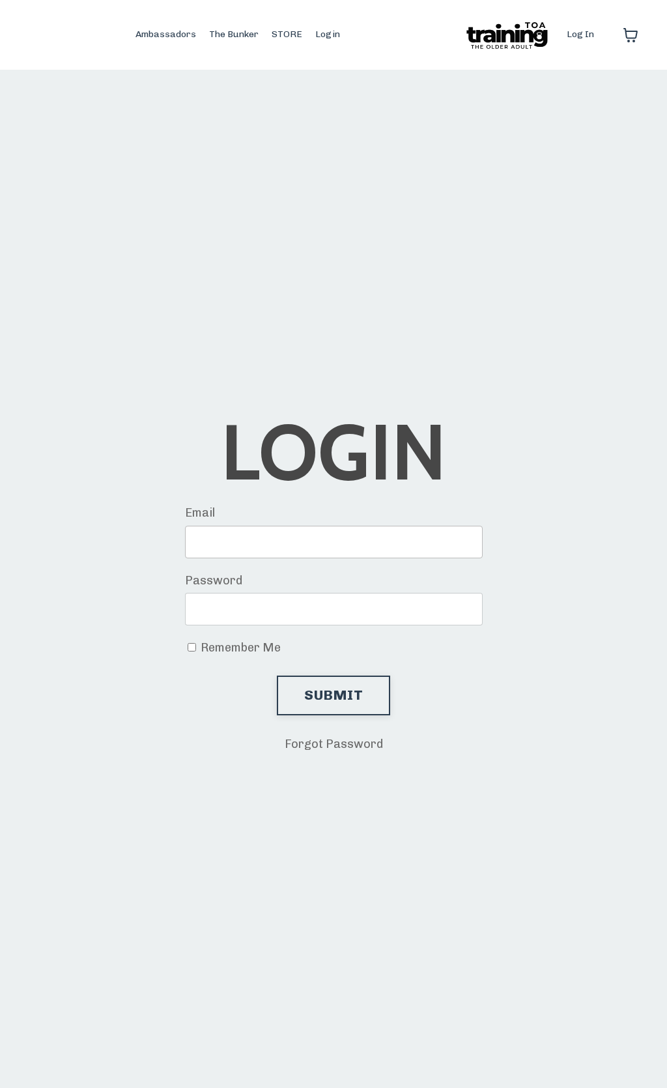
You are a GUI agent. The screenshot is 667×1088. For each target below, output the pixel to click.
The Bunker (234, 34)
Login (327, 34)
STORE (287, 34)
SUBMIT (333, 695)
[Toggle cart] (630, 35)
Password (213, 580)
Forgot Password (334, 744)
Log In (580, 34)
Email (200, 513)
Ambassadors (165, 34)
